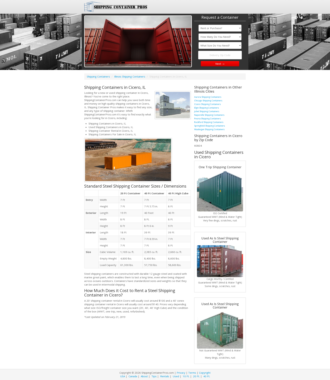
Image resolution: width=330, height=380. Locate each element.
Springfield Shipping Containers (209, 125)
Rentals (164, 376)
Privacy (181, 372)
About (144, 376)
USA (122, 376)
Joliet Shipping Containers (206, 111)
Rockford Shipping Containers (208, 122)
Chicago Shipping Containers (208, 100)
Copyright (205, 372)
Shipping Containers (98, 76)
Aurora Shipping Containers (207, 97)
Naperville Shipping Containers (209, 115)
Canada (133, 376)
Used (176, 376)
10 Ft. (186, 376)
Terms (192, 372)
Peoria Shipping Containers (207, 118)
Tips (154, 376)
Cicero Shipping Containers (207, 104)
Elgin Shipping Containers (206, 107)
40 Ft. (206, 376)
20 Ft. (196, 376)
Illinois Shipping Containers (129, 76)
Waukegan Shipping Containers (209, 129)
